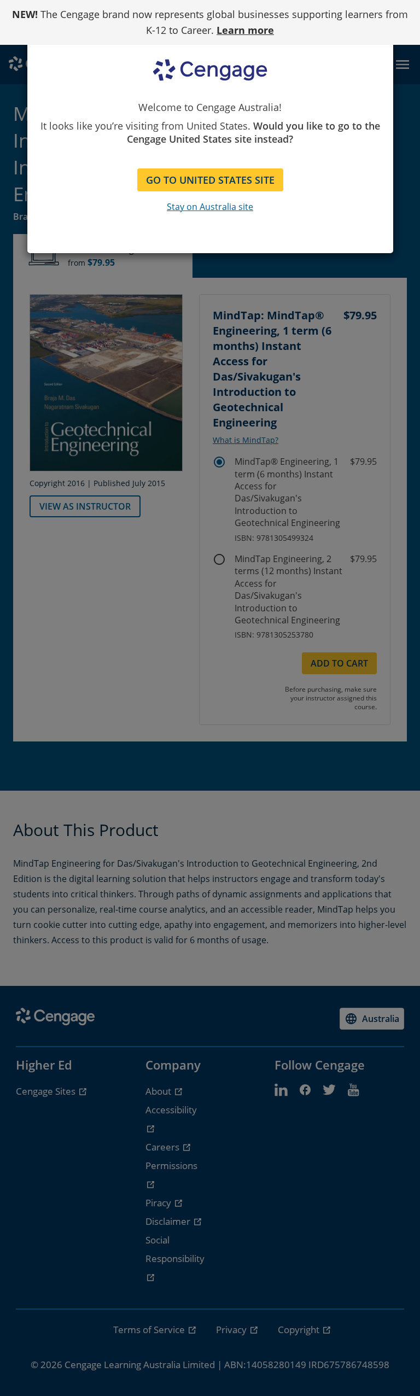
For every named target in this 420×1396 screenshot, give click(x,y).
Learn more (245, 30)
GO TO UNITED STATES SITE (210, 179)
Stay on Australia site (210, 207)
